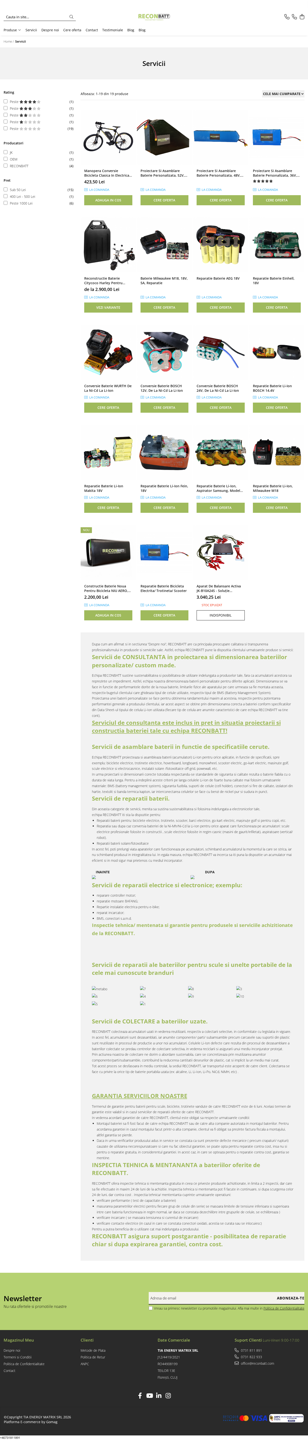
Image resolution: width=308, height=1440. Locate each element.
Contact (92, 30)
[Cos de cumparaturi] (301, 17)
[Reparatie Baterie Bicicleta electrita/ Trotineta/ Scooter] (164, 552)
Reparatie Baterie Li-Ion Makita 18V (103, 488)
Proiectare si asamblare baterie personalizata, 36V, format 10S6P (275, 173)
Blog (130, 30)
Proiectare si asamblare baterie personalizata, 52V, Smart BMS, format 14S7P (163, 173)
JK (11, 152)
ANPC (85, 1364)
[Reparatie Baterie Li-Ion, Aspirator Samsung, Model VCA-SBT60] (220, 452)
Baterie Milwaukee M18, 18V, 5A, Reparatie (164, 280)
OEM (13, 159)
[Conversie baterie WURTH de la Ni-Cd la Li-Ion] (108, 352)
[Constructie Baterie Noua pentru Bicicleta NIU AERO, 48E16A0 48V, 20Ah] (108, 552)
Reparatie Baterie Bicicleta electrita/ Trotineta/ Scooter (164, 588)
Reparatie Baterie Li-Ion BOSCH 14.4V (272, 388)
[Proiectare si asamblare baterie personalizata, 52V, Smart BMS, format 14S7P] (164, 137)
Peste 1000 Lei (21, 203)
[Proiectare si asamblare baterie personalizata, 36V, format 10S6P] (277, 137)
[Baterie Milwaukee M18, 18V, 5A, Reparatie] (164, 245)
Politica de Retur (93, 1357)
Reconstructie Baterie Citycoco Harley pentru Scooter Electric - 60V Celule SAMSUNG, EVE (107, 280)
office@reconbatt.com (257, 1363)
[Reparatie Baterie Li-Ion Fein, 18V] (164, 452)
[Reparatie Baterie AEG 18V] (220, 245)
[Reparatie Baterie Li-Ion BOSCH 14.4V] (277, 352)
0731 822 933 (251, 1357)
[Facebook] (140, 1395)
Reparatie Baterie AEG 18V (218, 278)
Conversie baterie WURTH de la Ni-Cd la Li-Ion (108, 388)
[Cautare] (71, 17)
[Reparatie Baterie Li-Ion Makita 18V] (108, 452)
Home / (9, 41)
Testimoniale (112, 30)
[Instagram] (168, 1395)
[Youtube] (149, 1395)
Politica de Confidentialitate (283, 1308)
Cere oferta (72, 30)
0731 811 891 (251, 1350)
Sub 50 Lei (18, 189)
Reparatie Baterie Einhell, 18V (274, 280)
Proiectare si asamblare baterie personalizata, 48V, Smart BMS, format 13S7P (219, 173)
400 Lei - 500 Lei (22, 196)
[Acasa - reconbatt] (154, 17)
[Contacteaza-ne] (286, 17)
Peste (14, 101)
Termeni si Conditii (18, 1357)
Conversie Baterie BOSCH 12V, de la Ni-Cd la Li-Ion (162, 388)
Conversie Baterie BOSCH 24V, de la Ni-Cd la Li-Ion (218, 388)
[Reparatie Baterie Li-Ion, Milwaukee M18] (277, 452)
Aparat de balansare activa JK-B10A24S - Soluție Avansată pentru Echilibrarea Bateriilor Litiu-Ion (220, 588)
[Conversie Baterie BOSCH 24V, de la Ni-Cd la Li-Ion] (220, 352)
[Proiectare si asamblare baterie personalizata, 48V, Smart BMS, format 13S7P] (220, 137)
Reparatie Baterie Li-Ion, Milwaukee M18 (273, 488)
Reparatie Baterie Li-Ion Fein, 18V (164, 488)
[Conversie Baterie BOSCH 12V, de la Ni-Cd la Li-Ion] (164, 352)
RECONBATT (19, 166)
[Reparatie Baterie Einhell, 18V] (277, 245)
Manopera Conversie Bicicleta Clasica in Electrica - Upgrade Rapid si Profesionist (107, 173)
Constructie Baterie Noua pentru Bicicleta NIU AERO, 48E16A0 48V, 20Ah (106, 588)
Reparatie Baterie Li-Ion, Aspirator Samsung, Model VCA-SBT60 (218, 488)
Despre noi (50, 30)
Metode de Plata (93, 1350)
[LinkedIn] (158, 1395)
